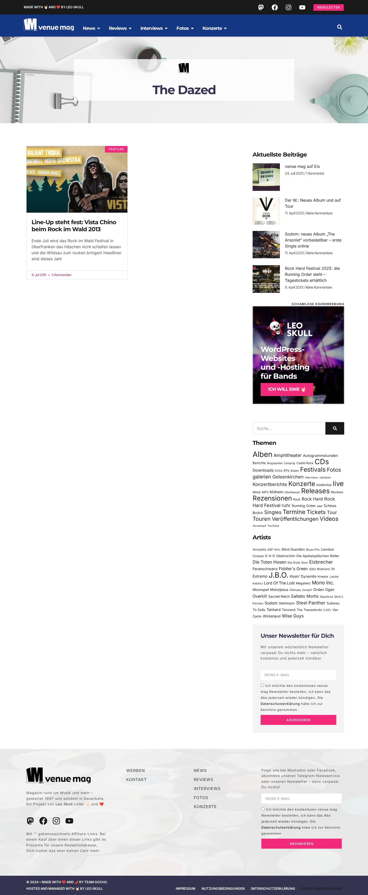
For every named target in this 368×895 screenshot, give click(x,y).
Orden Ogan (323, 589)
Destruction (285, 556)
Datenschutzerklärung (280, 704)
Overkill (260, 596)
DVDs (278, 470)
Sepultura (326, 596)
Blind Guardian (293, 549)
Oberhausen (292, 492)
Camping (289, 463)
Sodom (271, 603)
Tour (332, 512)
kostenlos (323, 485)
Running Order (304, 506)
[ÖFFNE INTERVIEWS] (166, 28)
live (338, 483)
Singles (272, 512)
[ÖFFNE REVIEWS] (130, 28)
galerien (262, 477)
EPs (286, 470)
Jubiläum (325, 477)
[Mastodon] (261, 7)
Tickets (316, 511)
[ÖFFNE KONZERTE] (225, 28)
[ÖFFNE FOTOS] (192, 28)
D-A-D (270, 556)
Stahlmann (287, 603)
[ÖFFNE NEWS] (98, 28)
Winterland (272, 616)
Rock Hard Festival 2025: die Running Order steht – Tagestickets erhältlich (312, 274)
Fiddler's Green (293, 568)
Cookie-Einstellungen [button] (321, 888)
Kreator (323, 576)
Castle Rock (304, 463)
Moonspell (261, 590)
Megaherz (303, 583)
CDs (322, 461)
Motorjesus (279, 589)
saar (319, 506)
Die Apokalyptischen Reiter (317, 556)
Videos (329, 518)
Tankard (274, 609)
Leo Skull (64, 804)
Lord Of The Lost (279, 583)
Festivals (313, 469)
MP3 (265, 492)
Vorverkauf (259, 526)
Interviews (311, 477)
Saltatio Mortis (305, 596)
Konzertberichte (270, 484)
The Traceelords (309, 610)
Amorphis (259, 549)
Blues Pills (313, 549)
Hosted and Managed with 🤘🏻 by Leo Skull (64, 888)
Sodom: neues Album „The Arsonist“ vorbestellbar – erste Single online (313, 239)
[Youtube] (302, 7)
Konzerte (301, 483)
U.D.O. (327, 610)
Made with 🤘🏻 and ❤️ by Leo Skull (54, 7)
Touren (262, 519)
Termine (294, 512)
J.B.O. (278, 575)
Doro (304, 562)
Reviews (337, 492)
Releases (315, 491)
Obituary (295, 590)
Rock (296, 499)
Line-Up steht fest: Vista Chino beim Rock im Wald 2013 (74, 226)
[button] (339, 27)
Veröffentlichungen (295, 519)
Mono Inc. (323, 583)
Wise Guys (293, 615)
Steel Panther (310, 602)
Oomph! (307, 590)
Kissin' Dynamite (303, 576)
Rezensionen (272, 498)
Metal (257, 492)
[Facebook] (274, 7)
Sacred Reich (279, 596)
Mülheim (276, 492)
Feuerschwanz (265, 569)
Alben (262, 454)
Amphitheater (288, 455)
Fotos (334, 469)
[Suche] (334, 428)
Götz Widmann (319, 569)
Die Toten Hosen (269, 562)
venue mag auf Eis (302, 166)
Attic (277, 549)
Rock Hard (312, 498)
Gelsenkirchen (288, 476)
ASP (270, 549)
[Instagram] (288, 7)
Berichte (259, 463)
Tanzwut (288, 610)
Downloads (263, 470)
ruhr (286, 505)
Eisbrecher (321, 562)
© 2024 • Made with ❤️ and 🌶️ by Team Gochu (66, 882)
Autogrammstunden (320, 455)
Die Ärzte (294, 562)
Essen (295, 470)
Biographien (274, 463)
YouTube (273, 526)
